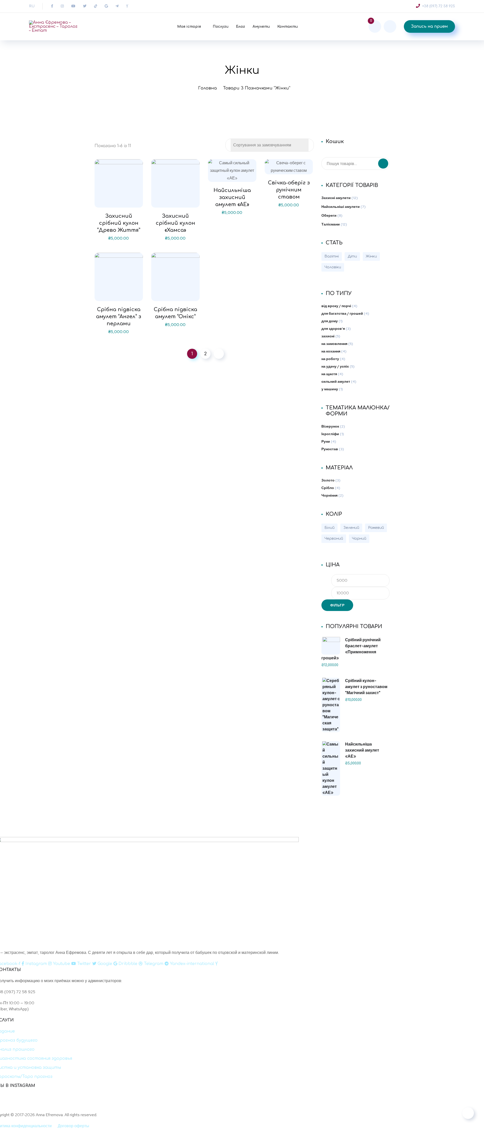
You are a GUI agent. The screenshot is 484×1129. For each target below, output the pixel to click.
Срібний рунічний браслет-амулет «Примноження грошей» (351, 649)
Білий (329, 528)
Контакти (287, 26)
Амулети (261, 26)
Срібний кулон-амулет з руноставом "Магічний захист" (366, 686)
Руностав (329, 449)
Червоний (333, 538)
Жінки (371, 256)
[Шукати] (383, 163)
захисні (328, 336)
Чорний (359, 538)
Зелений (351, 528)
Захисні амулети (336, 198)
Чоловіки (332, 267)
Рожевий (376, 528)
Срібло (327, 488)
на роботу (330, 359)
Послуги (220, 26)
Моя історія (189, 26)
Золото (328, 480)
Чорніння (329, 495)
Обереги (329, 215)
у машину (329, 389)
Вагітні (331, 256)
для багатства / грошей (342, 313)
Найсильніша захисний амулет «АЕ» (232, 197)
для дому (329, 321)
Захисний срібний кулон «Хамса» (175, 223)
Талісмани (330, 224)
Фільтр (337, 605)
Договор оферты (73, 1125)
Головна (207, 88)
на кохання (330, 351)
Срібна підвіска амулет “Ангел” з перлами (118, 317)
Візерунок (330, 426)
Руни (325, 441)
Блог (240, 26)
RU (32, 6)
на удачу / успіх (335, 366)
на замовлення (334, 343)
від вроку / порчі (336, 306)
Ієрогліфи (330, 434)
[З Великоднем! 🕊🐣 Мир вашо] (222, 1105)
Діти (352, 256)
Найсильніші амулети (340, 206)
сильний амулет (335, 381)
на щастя (329, 374)
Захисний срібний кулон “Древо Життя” (118, 223)
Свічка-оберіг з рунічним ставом (289, 190)
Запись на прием (429, 26)
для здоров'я (333, 328)
